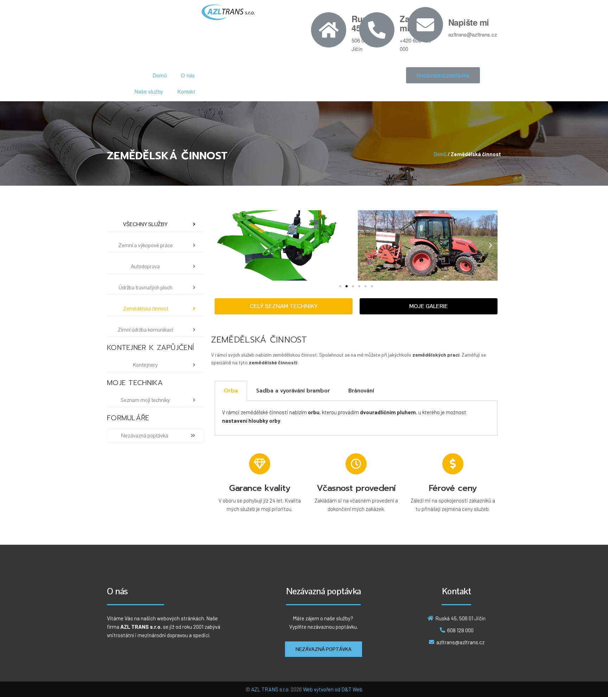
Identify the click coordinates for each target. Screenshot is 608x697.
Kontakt (186, 91)
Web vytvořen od (322, 689)
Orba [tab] (231, 391)
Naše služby (148, 91)
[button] (443, 75)
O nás (188, 75)
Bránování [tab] (361, 391)
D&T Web (351, 689)
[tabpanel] (356, 418)
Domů (160, 75)
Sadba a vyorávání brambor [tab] (293, 391)
